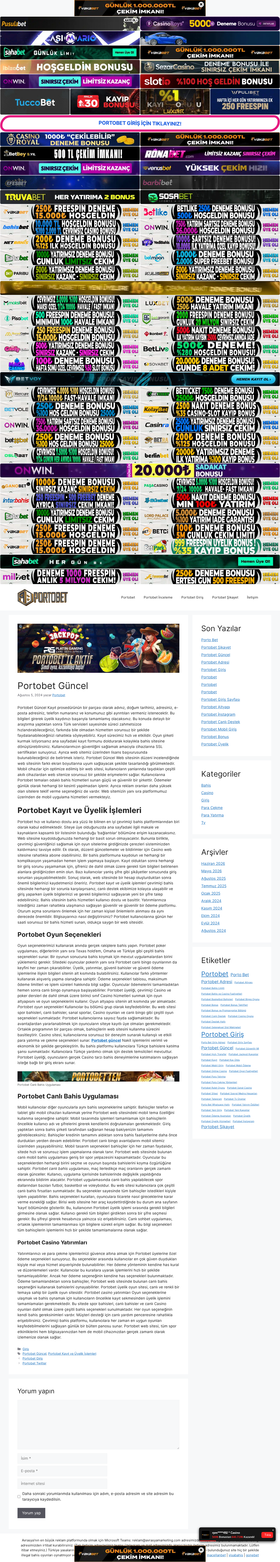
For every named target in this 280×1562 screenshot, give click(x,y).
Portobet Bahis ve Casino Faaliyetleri (221, 993)
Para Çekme (212, 808)
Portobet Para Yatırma (213, 1076)
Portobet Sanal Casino (239, 1087)
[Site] (70, 211)
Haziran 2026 (213, 863)
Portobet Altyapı (215, 707)
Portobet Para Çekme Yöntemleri (219, 1082)
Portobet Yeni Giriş (211, 1110)
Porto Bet (209, 640)
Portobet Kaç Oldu (229, 1060)
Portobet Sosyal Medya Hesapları (238, 1093)
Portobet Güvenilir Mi (247, 1048)
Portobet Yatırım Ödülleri (245, 1104)
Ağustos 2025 (213, 878)
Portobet (128, 597)
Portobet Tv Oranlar (235, 1099)
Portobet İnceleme (158, 597)
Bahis (206, 785)
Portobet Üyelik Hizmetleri (216, 1121)
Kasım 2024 (211, 908)
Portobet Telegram (211, 1099)
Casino (207, 793)
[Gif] (140, 288)
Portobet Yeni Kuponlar (237, 1110)
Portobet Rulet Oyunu (213, 1087)
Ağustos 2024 (213, 930)
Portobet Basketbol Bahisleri (217, 999)
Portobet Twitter (34, 1363)
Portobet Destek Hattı (213, 1021)
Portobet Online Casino (214, 1071)
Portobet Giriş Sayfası (220, 699)
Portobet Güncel (34, 1353)
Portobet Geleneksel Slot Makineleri (221, 1027)
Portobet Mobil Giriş (219, 729)
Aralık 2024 (211, 901)
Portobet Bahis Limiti (212, 988)
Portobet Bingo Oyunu (247, 999)
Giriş (26, 1349)
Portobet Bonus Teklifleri (234, 1005)
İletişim (252, 597)
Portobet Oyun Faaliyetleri (243, 1071)
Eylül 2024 (210, 923)
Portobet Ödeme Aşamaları (216, 1115)
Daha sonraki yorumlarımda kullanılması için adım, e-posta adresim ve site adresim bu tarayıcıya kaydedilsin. (98, 1496)
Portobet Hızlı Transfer (213, 1054)
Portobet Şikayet (225, 597)
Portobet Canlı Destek (220, 722)
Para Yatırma (212, 815)
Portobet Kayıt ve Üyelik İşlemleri (72, 1353)
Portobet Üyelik (215, 744)
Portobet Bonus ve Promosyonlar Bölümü (223, 1010)
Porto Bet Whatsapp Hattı (215, 1104)
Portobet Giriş (192, 597)
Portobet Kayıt (209, 1060)
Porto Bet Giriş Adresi (213, 1042)
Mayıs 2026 (211, 871)
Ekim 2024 (210, 916)
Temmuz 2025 (213, 886)
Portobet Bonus (215, 737)
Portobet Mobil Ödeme (238, 1065)
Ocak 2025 (210, 893)
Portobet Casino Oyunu (241, 1016)
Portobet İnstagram (218, 714)
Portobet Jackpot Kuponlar (243, 1054)
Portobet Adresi (215, 662)
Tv (203, 822)
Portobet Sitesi (209, 1093)
